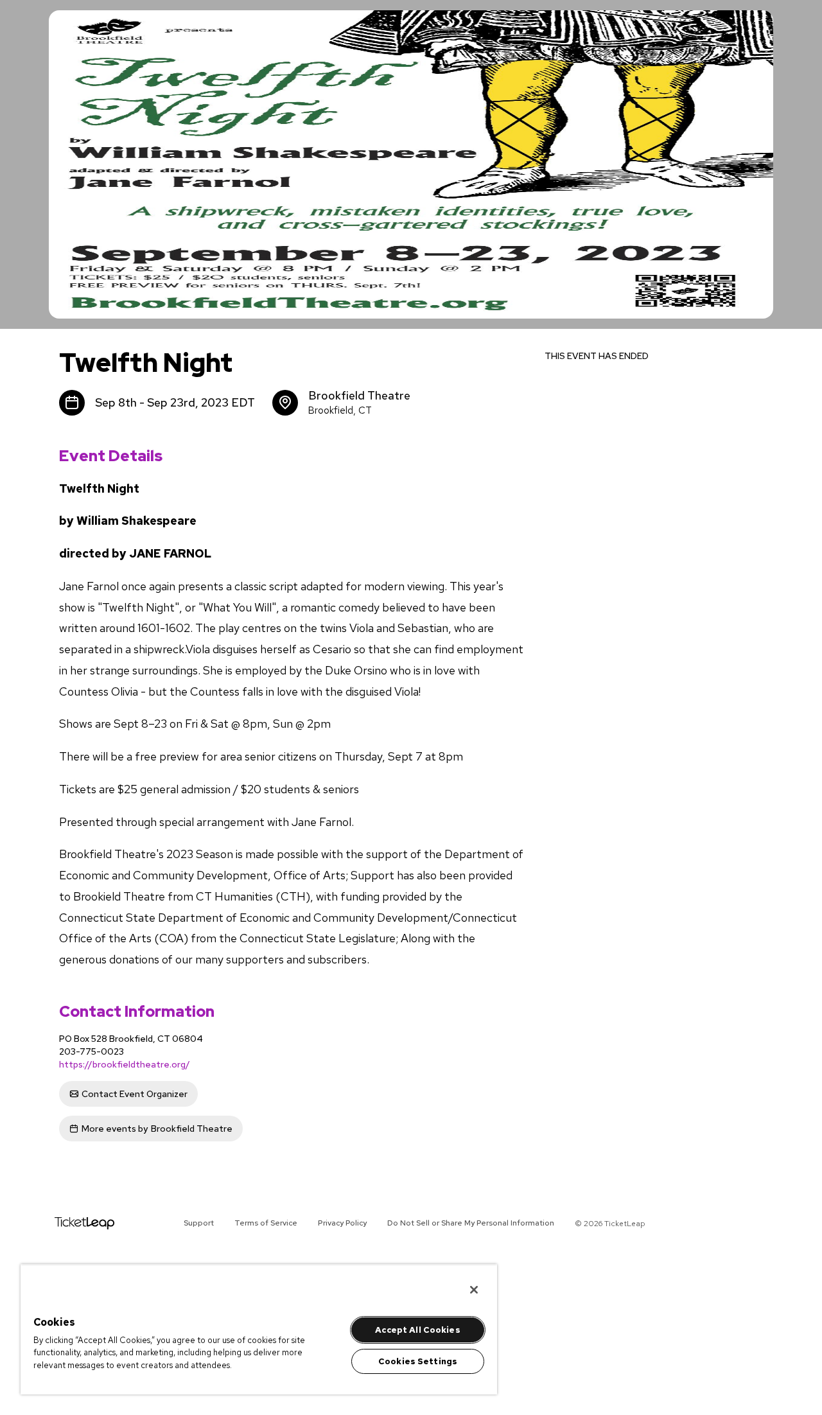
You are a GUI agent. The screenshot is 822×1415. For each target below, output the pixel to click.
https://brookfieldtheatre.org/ (124, 1064)
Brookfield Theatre (157, 1128)
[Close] (474, 1290)
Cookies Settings (417, 1361)
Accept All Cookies (417, 1329)
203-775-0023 (91, 1051)
